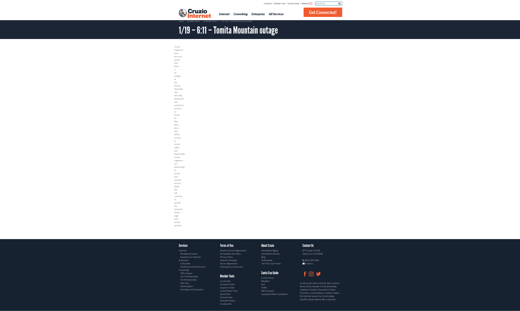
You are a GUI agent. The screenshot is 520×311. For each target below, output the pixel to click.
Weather (265, 281)
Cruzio (199, 13)
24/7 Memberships (189, 276)
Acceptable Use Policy (230, 253)
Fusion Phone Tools (229, 290)
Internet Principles (228, 260)
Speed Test (225, 294)
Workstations (186, 286)
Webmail (305, 3)
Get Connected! (323, 12)
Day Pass (184, 283)
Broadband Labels (188, 253)
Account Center (293, 3)
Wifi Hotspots (267, 290)
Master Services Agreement (233, 250)
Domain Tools (226, 297)
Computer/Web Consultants (274, 294)
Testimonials (266, 260)
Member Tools (279, 3)
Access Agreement (229, 263)
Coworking (184, 270)
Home (181, 21)
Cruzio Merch (267, 277)
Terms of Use (226, 245)
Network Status (210, 21)
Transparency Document (231, 266)
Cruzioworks (226, 303)
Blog (263, 257)
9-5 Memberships (188, 279)
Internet (182, 250)
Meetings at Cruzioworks (191, 289)
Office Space (186, 273)
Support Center (227, 287)
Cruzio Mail (225, 281)
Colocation (185, 263)
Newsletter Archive (270, 253)
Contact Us (268, 3)
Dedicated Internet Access (193, 266)
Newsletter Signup (269, 250)
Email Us (309, 263)
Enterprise (184, 260)
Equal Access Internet (190, 257)
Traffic (264, 287)
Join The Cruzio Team (271, 263)
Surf (263, 284)
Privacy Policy (226, 257)
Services (183, 245)
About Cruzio (267, 245)
